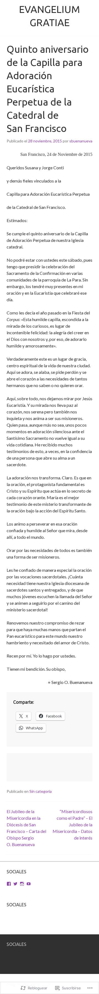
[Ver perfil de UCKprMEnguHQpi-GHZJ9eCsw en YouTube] (28, 884)
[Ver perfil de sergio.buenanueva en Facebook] (9, 884)
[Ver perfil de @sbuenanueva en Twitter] (15, 884)
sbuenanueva (80, 141)
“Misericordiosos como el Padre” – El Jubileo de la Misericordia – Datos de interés (72, 824)
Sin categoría (40, 791)
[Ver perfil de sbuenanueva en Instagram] (22, 884)
